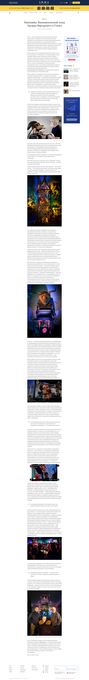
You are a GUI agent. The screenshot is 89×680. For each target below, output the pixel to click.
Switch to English (35, 669)
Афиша (36, 12)
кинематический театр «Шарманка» (35, 70)
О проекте (22, 667)
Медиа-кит (33, 665)
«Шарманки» (43, 642)
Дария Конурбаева (47, 29)
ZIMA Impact (51, 12)
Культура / (71, 75)
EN (71, 2)
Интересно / (71, 82)
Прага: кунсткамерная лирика (74, 90)
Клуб (40, 12)
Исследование (23, 669)
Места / (70, 89)
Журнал (31, 12)
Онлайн (25, 12)
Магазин (45, 12)
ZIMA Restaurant (59, 12)
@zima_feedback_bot (59, 673)
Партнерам (22, 665)
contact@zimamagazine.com (60, 672)
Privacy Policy (34, 667)
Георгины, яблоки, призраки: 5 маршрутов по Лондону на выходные (74, 70)
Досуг (44, 19)
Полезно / (71, 68)
